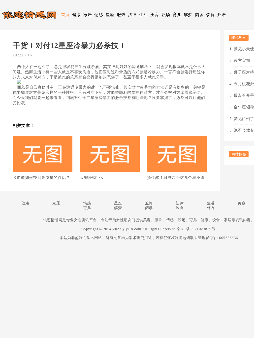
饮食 (210, 14)
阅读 (199, 14)
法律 (132, 14)
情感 (99, 14)
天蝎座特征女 (92, 177)
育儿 (177, 14)
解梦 (188, 14)
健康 (76, 14)
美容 (154, 14)
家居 (87, 14)
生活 (143, 14)
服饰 (121, 14)
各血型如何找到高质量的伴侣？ (41, 177)
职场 (165, 14)
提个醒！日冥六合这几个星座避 (175, 177)
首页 (65, 14)
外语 (221, 14)
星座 (110, 14)
